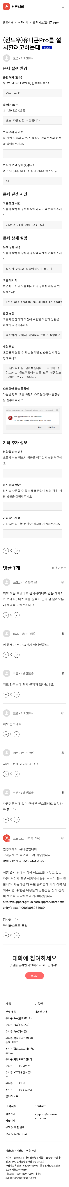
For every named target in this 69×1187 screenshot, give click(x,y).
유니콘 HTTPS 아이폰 (18, 1066)
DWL (16, 633)
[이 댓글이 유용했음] (6, 615)
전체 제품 (11, 1011)
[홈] (6, 6)
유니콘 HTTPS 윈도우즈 (19, 1089)
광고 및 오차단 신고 (16, 1134)
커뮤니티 (23, 22)
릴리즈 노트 (12, 1096)
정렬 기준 (58, 568)
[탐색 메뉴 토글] (63, 6)
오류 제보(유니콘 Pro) (46, 22)
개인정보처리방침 (14, 1150)
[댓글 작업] (63, 582)
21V (15, 753)
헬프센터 (8, 22)
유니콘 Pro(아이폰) (16, 1031)
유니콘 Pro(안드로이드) (19, 1018)
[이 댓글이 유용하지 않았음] (17, 615)
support (18, 838)
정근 (15, 58)
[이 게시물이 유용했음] (6, 551)
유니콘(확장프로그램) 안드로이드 (20, 1050)
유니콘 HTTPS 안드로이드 (19, 1074)
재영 (15, 713)
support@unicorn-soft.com (46, 1116)
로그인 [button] (34, 976)
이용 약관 (31, 1150)
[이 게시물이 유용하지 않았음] (17, 551)
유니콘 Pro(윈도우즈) (17, 1025)
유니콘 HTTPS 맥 (15, 1083)
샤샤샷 (16, 582)
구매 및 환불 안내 (15, 1127)
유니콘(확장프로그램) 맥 (19, 1059)
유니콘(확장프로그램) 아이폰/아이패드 (20, 1040)
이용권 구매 (41, 1011)
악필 (15, 673)
